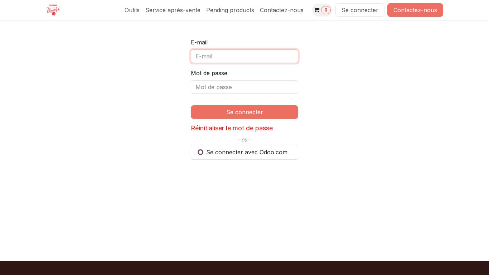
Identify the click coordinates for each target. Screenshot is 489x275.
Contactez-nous (415, 10)
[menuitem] (132, 10)
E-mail (199, 42)
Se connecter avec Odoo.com (245, 152)
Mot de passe (209, 73)
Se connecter (360, 10)
